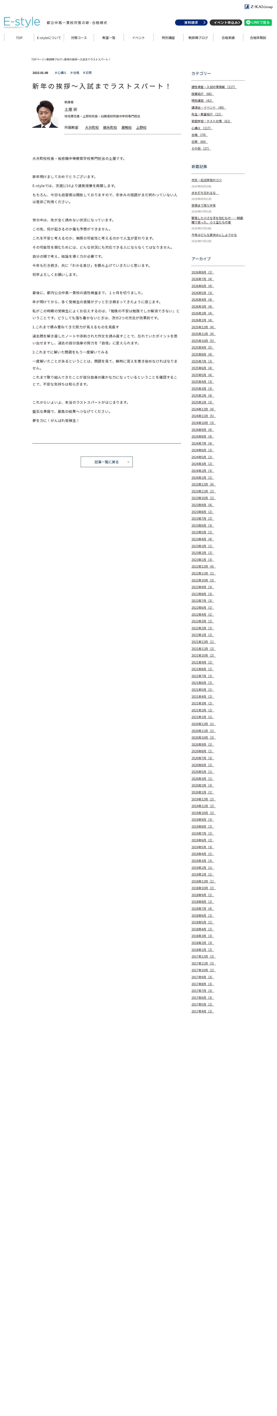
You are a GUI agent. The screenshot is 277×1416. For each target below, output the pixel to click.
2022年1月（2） (203, 635)
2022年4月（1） (203, 614)
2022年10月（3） (204, 580)
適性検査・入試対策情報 (214, 87)
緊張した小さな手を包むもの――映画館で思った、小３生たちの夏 (217, 220)
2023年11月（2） (204, 491)
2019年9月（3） (203, 820)
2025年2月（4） (203, 396)
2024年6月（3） (203, 450)
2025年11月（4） (204, 334)
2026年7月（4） (203, 279)
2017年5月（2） (203, 1004)
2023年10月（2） (204, 498)
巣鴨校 (126, 127)
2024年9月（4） (203, 430)
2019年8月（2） (203, 827)
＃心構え (61, 73)
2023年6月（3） (203, 525)
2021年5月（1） (203, 690)
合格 (200, 135)
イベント (138, 37)
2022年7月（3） (203, 601)
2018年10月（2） (204, 888)
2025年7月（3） (203, 361)
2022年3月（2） (203, 621)
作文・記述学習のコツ (207, 180)
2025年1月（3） (203, 402)
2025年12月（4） (204, 327)
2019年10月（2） (204, 813)
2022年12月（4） (204, 566)
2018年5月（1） (203, 922)
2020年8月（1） (203, 751)
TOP (19, 37)
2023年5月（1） (203, 532)
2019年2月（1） (203, 868)
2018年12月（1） (204, 881)
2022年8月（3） (203, 594)
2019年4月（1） (203, 854)
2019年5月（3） (203, 847)
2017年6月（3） (203, 998)
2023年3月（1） (203, 546)
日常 (200, 142)
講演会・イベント (209, 107)
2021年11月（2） (204, 649)
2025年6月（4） (203, 368)
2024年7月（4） (203, 443)
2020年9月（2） (203, 744)
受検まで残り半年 (204, 205)
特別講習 (203, 101)
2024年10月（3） (204, 423)
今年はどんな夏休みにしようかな (214, 235)
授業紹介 (203, 94)
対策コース (79, 37)
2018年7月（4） (203, 909)
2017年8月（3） (203, 984)
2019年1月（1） (203, 874)
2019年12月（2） (204, 799)
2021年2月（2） (203, 710)
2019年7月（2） (203, 833)
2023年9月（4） (203, 505)
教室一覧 (108, 37)
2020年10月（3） (204, 738)
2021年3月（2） (203, 703)
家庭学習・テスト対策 (212, 121)
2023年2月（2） (203, 553)
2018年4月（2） (203, 929)
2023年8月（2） (203, 512)
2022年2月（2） (203, 628)
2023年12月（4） (204, 484)
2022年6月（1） (203, 608)
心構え (202, 128)
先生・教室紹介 (207, 114)
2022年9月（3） (203, 587)
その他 (201, 148)
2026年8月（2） (203, 272)
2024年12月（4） (204, 409)
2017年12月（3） (204, 956)
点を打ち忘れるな (205, 193)
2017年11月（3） (204, 963)
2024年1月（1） (203, 478)
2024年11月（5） (204, 416)
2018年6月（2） (203, 916)
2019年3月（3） (203, 861)
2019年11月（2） (204, 806)
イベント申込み (226, 22)
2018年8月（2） (203, 902)
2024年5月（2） (203, 457)
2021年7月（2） (203, 676)
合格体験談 (258, 37)
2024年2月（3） (203, 471)
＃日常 (87, 73)
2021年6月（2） (203, 683)
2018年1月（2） (203, 950)
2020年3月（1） (203, 779)
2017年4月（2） (203, 1011)
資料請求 (191, 22)
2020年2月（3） (203, 785)
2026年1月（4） (203, 320)
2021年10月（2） (204, 655)
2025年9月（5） (203, 347)
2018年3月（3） (203, 936)
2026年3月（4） (203, 307)
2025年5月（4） (203, 375)
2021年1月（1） (203, 717)
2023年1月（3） (203, 560)
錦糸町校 (110, 127)
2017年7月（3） (203, 991)
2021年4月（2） (203, 697)
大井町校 (92, 127)
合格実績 (228, 37)
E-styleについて (49, 37)
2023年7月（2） (203, 519)
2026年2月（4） (203, 313)
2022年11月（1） (204, 573)
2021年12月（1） (204, 642)
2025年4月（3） (203, 382)
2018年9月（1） (203, 895)
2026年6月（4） (203, 286)
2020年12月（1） (204, 724)
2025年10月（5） (204, 341)
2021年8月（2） (203, 669)
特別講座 (168, 37)
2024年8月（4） (203, 436)
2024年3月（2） (203, 464)
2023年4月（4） (203, 539)
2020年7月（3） (203, 758)
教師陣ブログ (198, 37)
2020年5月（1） (203, 772)
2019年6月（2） (203, 840)
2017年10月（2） (204, 970)
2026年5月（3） (203, 293)
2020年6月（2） (203, 765)
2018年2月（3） (203, 943)
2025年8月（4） (203, 354)
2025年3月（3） (203, 389)
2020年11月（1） (204, 731)
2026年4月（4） (203, 300)
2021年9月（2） (203, 662)
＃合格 (74, 73)
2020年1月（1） (203, 792)
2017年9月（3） (203, 977)
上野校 (141, 127)
